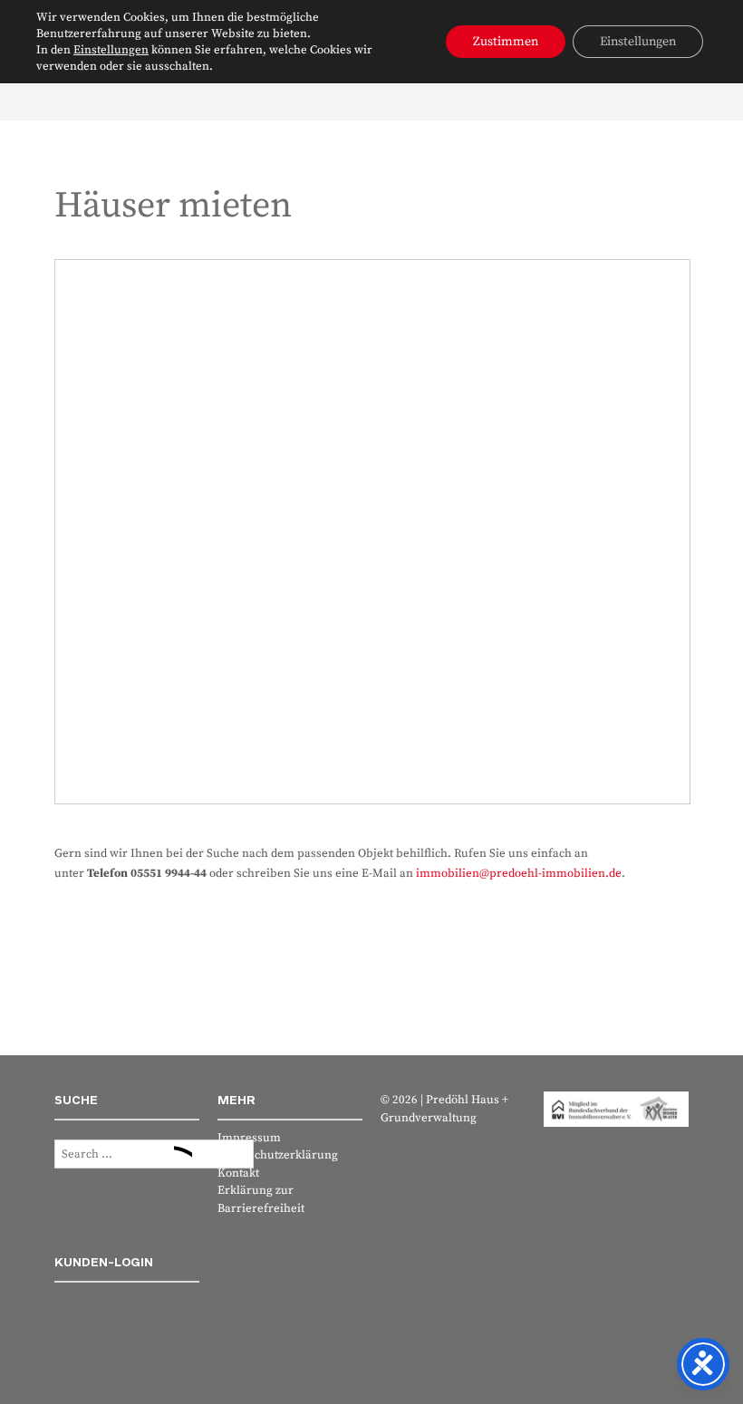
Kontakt (238, 1173)
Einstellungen (111, 50)
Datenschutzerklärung (277, 1155)
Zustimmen (505, 42)
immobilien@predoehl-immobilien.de (519, 873)
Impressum (249, 1137)
